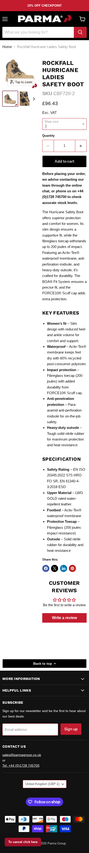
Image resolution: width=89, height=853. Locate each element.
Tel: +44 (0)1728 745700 (20, 765)
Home (7, 47)
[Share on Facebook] (45, 568)
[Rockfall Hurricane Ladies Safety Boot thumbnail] (10, 98)
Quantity (48, 135)
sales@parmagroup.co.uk (21, 755)
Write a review (64, 618)
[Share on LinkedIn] (63, 568)
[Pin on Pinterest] (72, 568)
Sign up (71, 729)
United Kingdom (42, 784)
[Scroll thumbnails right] (33, 99)
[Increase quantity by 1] (81, 146)
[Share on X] (54, 568)
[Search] (80, 32)
